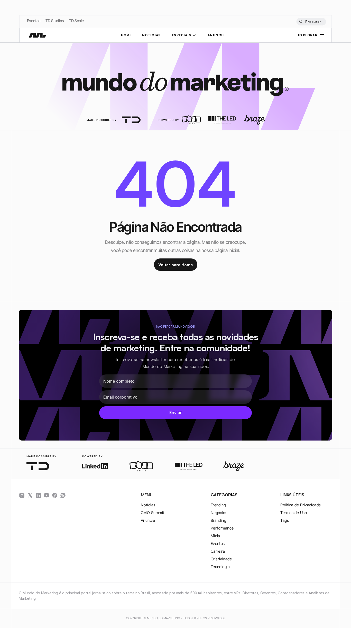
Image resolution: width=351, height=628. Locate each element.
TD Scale (76, 20)
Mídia (215, 535)
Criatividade (221, 559)
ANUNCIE (216, 35)
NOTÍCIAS (151, 35)
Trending (218, 505)
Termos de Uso (293, 512)
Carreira (218, 551)
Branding (218, 520)
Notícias (148, 505)
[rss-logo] (55, 495)
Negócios (219, 512)
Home (126, 35)
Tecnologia (220, 566)
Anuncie (148, 520)
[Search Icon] (311, 21)
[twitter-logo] (30, 495)
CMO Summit (152, 512)
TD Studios (54, 20)
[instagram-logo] (22, 495)
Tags (284, 520)
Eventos (33, 20)
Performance (222, 528)
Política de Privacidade (300, 505)
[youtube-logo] (46, 495)
